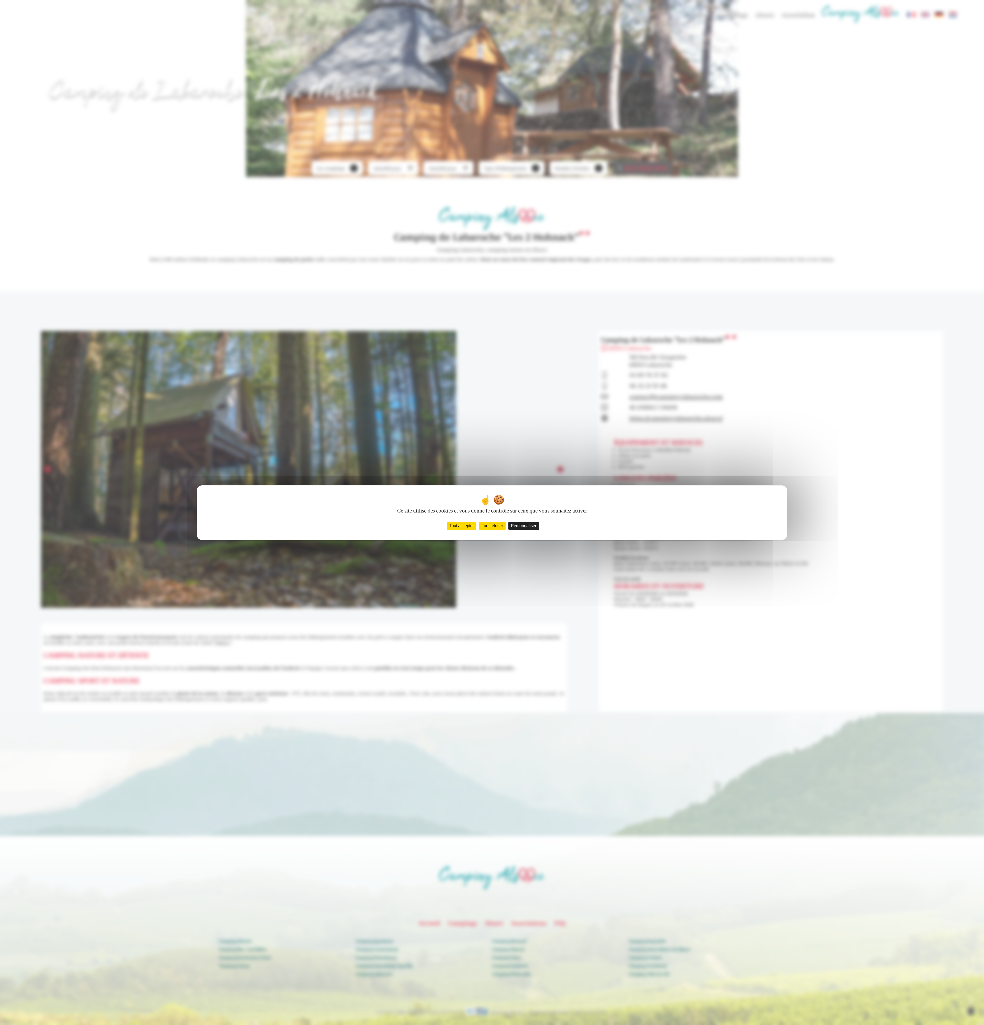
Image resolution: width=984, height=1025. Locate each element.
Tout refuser (492, 526)
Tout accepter (461, 526)
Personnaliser (523, 526)
